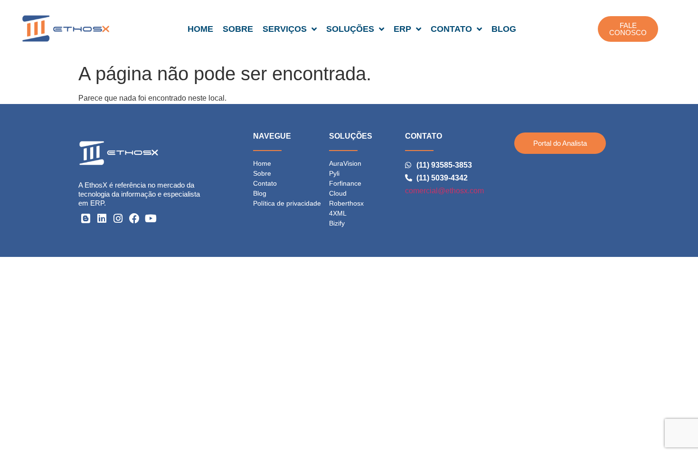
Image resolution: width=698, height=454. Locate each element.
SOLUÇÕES (350, 29)
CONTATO (451, 29)
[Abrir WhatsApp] (674, 430)
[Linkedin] (101, 218)
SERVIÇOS (285, 29)
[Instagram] (118, 218)
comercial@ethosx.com (444, 191)
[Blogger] (85, 218)
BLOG (503, 29)
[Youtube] (151, 218)
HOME (200, 29)
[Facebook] (134, 218)
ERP (402, 29)
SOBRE (238, 29)
